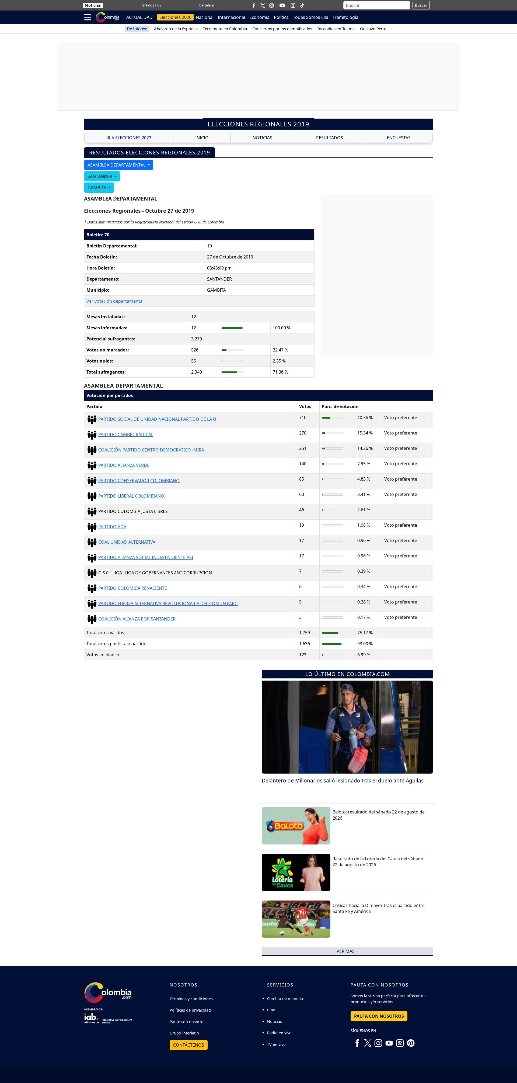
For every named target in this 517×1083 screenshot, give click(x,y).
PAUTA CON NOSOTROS (379, 1016)
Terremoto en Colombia (225, 28)
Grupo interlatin (184, 1033)
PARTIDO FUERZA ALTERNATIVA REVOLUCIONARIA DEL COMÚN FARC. (168, 603)
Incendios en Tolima (336, 28)
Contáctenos (188, 1045)
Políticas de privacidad (190, 1010)
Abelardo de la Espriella (176, 28)
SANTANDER (100, 176)
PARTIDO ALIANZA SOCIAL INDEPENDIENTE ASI (145, 557)
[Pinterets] (411, 1041)
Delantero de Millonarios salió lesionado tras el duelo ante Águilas (343, 780)
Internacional (231, 17)
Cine (271, 1009)
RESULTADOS (329, 138)
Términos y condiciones (191, 998)
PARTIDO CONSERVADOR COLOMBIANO (139, 481)
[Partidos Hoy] (293, 5)
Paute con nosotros (187, 1021)
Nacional (205, 17)
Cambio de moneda (285, 998)
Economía (259, 17)
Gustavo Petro (373, 28)
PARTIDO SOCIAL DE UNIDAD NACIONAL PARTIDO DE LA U (157, 419)
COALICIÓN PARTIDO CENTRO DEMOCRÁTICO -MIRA (151, 450)
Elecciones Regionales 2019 (258, 123)
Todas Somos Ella (310, 17)
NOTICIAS (262, 138)
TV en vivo (276, 1044)
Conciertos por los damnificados (282, 28)
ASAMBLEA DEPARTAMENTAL (117, 165)
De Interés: (137, 28)
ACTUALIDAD (139, 17)
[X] (262, 5)
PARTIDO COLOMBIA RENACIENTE (132, 588)
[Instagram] (271, 5)
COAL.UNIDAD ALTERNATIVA (126, 542)
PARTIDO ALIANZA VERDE (123, 465)
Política (281, 17)
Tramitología (345, 17)
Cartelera (206, 5)
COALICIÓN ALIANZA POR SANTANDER (137, 619)
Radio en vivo (279, 1032)
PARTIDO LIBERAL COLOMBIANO (131, 496)
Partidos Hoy (151, 5)
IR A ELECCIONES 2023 (128, 138)
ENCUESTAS (399, 138)
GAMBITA (97, 188)
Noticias (93, 5)
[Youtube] (282, 5)
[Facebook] (253, 5)
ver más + (347, 951)
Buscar (421, 5)
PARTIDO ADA (112, 527)
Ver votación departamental (115, 301)
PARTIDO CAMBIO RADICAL (125, 434)
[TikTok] (302, 5)
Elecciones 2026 (175, 17)
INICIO (202, 138)
